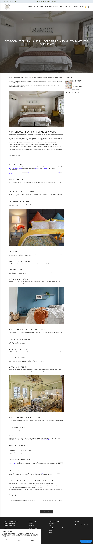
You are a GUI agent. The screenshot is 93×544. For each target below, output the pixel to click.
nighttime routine (46, 439)
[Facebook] (4, 1)
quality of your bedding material (15, 168)
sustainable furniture (29, 186)
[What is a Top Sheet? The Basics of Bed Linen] (63, 501)
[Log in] (80, 6)
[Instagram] (7, 1)
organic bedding (25, 171)
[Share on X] (12, 495)
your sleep (37, 168)
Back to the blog (46, 511)
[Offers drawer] (85, 6)
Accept (19, 540)
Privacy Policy (6, 536)
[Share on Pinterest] (15, 495)
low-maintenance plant (40, 473)
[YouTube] (9, 1)
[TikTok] (15, 1)
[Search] (83, 6)
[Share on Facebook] (9, 495)
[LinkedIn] (12, 1)
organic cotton (46, 168)
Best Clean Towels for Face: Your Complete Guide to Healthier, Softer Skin (78, 86)
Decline (32, 540)
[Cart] (88, 6)
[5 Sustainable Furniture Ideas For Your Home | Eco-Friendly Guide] (9, 501)
